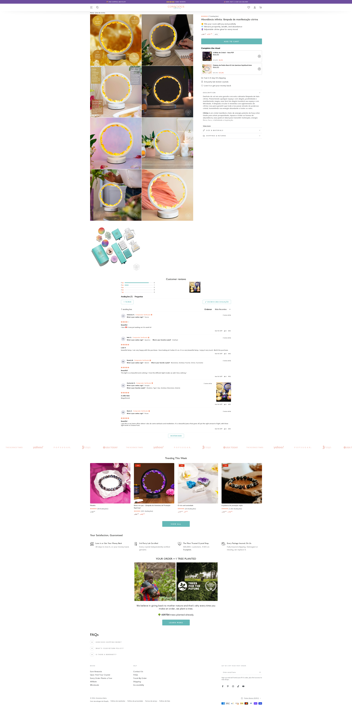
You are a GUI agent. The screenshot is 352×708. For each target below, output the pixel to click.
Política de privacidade (135, 701)
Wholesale (94, 685)
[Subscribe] (260, 672)
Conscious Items (101, 698)
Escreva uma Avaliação (219, 302)
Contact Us (138, 671)
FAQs (135, 675)
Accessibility (138, 685)
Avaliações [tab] (126, 296)
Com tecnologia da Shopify (99, 701)
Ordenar (208, 309)
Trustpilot (187, 550)
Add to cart (231, 41)
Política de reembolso (118, 701)
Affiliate (93, 681)
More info (216, 54)
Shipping (137, 681)
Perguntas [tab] (139, 296)
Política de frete (164, 701)
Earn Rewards (96, 671)
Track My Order (140, 678)
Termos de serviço (151, 701)
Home (92, 13)
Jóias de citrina (100, 13)
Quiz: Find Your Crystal (100, 675)
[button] (97, 7)
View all (176, 524)
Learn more (176, 622)
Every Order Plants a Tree (101, 678)
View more (207, 126)
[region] (195, 287)
